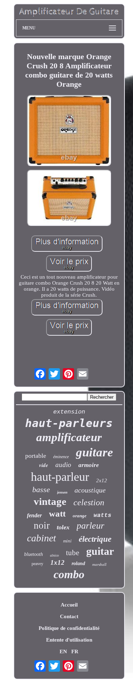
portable (35, 455)
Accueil (69, 605)
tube (72, 552)
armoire (88, 465)
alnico (54, 555)
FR (74, 651)
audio (63, 464)
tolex (63, 527)
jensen (62, 492)
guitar (100, 551)
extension (69, 412)
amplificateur (69, 437)
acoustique (90, 490)
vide (43, 465)
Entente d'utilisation (69, 640)
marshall (99, 564)
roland (78, 563)
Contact (69, 616)
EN (63, 651)
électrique (95, 539)
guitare (94, 452)
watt (57, 513)
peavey (37, 563)
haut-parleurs (69, 423)
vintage (50, 501)
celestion (88, 502)
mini (67, 540)
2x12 (101, 480)
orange (80, 515)
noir (42, 525)
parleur (90, 525)
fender (34, 515)
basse (41, 489)
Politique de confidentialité (69, 628)
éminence (61, 456)
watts (102, 515)
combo (69, 574)
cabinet (41, 538)
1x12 (57, 562)
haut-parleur (60, 476)
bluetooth (33, 554)
